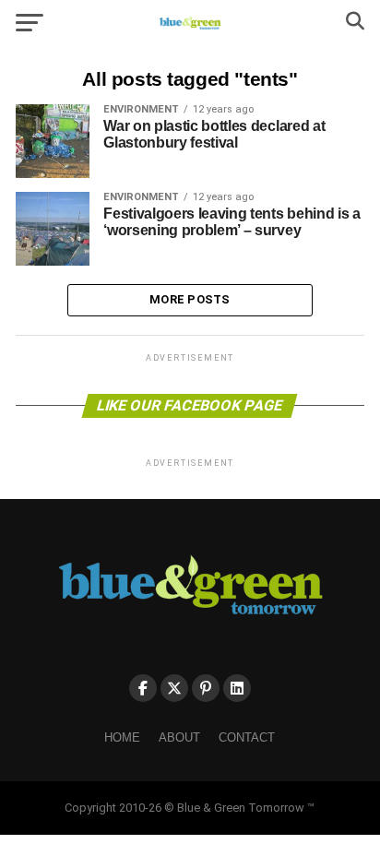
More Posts (190, 299)
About (179, 737)
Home (122, 737)
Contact (247, 737)
